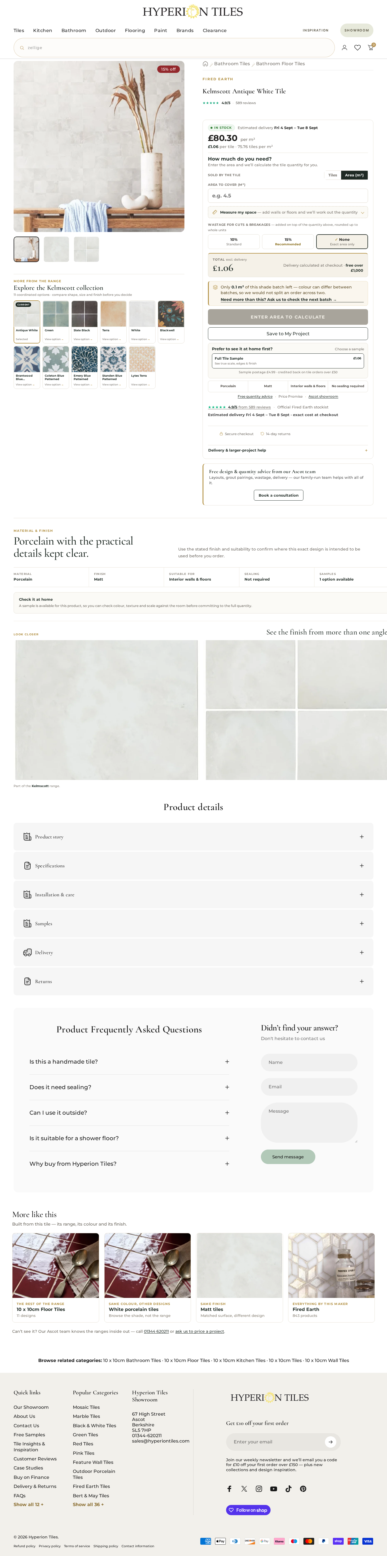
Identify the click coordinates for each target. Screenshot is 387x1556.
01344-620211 (147, 1435)
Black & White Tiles (94, 1425)
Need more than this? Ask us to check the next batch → (279, 299)
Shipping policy (105, 1546)
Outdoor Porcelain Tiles (94, 1474)
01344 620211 (156, 1331)
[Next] (170, 156)
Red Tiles (83, 1444)
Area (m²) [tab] (354, 175)
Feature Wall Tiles (93, 1462)
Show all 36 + (88, 1504)
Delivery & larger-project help (237, 450)
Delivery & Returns (35, 1486)
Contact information (138, 1546)
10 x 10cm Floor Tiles (187, 1360)
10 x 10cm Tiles (285, 1360)
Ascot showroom (323, 397)
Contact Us (26, 1425)
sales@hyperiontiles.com (161, 1441)
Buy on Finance (31, 1477)
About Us (24, 1416)
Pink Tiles (83, 1453)
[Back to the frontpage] (205, 64)
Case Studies (28, 1468)
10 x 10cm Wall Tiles (327, 1360)
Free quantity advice (255, 397)
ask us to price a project (199, 1331)
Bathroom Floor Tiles (280, 64)
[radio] (234, 241)
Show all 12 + (29, 1504)
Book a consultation (279, 495)
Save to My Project (288, 333)
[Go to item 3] (86, 249)
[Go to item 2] (56, 249)
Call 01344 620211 (230, 495)
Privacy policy (50, 1546)
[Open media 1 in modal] (99, 146)
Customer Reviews (35, 1459)
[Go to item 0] (26, 249)
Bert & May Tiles (91, 1495)
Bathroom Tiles (232, 64)
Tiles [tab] (332, 175)
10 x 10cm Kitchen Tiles (239, 1360)
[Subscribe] (330, 1442)
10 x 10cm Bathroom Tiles (132, 1360)
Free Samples (29, 1434)
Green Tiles (85, 1434)
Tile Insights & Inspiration (29, 1446)
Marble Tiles (86, 1416)
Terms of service (77, 1546)
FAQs (19, 1495)
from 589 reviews (239, 407)
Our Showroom (31, 1407)
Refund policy (24, 1546)
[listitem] (27, 322)
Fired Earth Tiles (91, 1486)
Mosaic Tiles (86, 1407)
